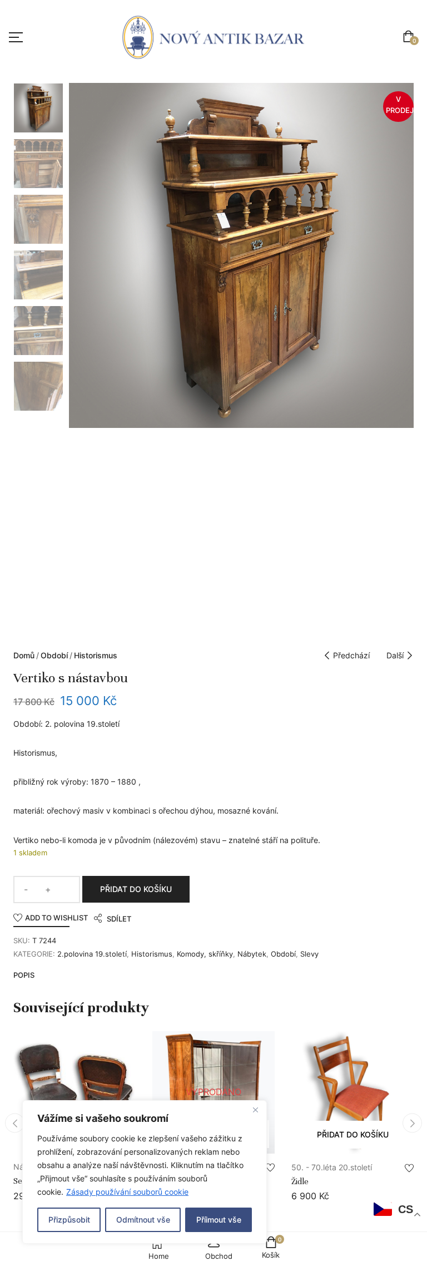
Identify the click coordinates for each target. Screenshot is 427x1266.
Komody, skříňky (205, 953)
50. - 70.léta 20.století (331, 1167)
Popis (23, 975)
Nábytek (251, 953)
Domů (23, 655)
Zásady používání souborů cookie (127, 1191)
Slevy (309, 953)
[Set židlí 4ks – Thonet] (74, 1092)
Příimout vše (218, 1219)
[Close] (255, 1109)
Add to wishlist (56, 917)
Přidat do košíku (136, 889)
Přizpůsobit (69, 1219)
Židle (300, 1181)
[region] (144, 1172)
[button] (411, 38)
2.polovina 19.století (92, 953)
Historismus (95, 655)
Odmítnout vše (143, 1219)
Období (54, 655)
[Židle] (352, 1092)
